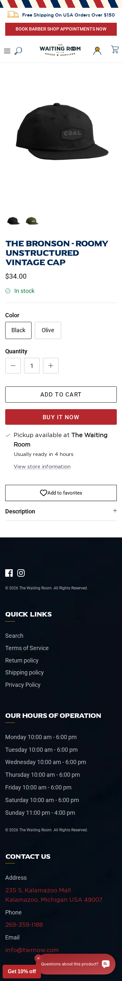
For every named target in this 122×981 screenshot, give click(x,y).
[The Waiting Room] (61, 51)
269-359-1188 (24, 925)
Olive (48, 330)
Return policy (22, 660)
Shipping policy (24, 672)
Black (18, 330)
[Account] (100, 51)
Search (14, 635)
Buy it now (61, 417)
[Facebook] (9, 573)
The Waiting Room (36, 588)
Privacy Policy (23, 684)
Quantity (16, 351)
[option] (61, 135)
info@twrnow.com (32, 950)
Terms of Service (27, 648)
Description (20, 511)
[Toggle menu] (7, 51)
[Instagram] (21, 573)
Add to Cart (61, 394)
